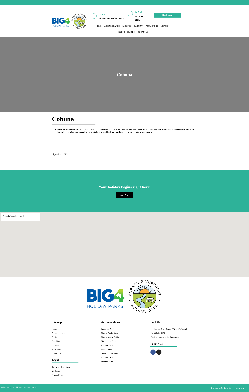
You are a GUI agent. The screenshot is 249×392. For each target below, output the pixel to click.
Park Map (138, 26)
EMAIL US (102, 14)
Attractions (152, 26)
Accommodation (112, 26)
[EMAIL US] (94, 16)
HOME (99, 26)
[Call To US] (130, 13)
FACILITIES (127, 26)
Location (165, 26)
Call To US (138, 12)
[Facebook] (242, 2)
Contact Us (142, 32)
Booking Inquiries (126, 32)
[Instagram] (246, 2)
